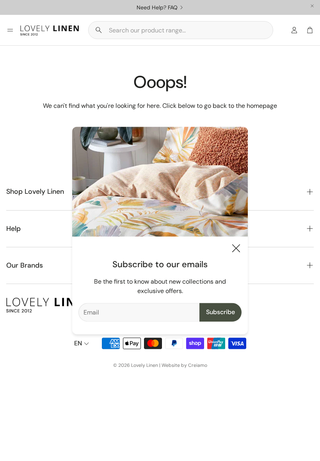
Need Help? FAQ (157, 7)
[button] (181, 30)
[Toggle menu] (10, 30)
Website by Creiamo (184, 365)
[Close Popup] (236, 250)
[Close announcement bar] (312, 6)
